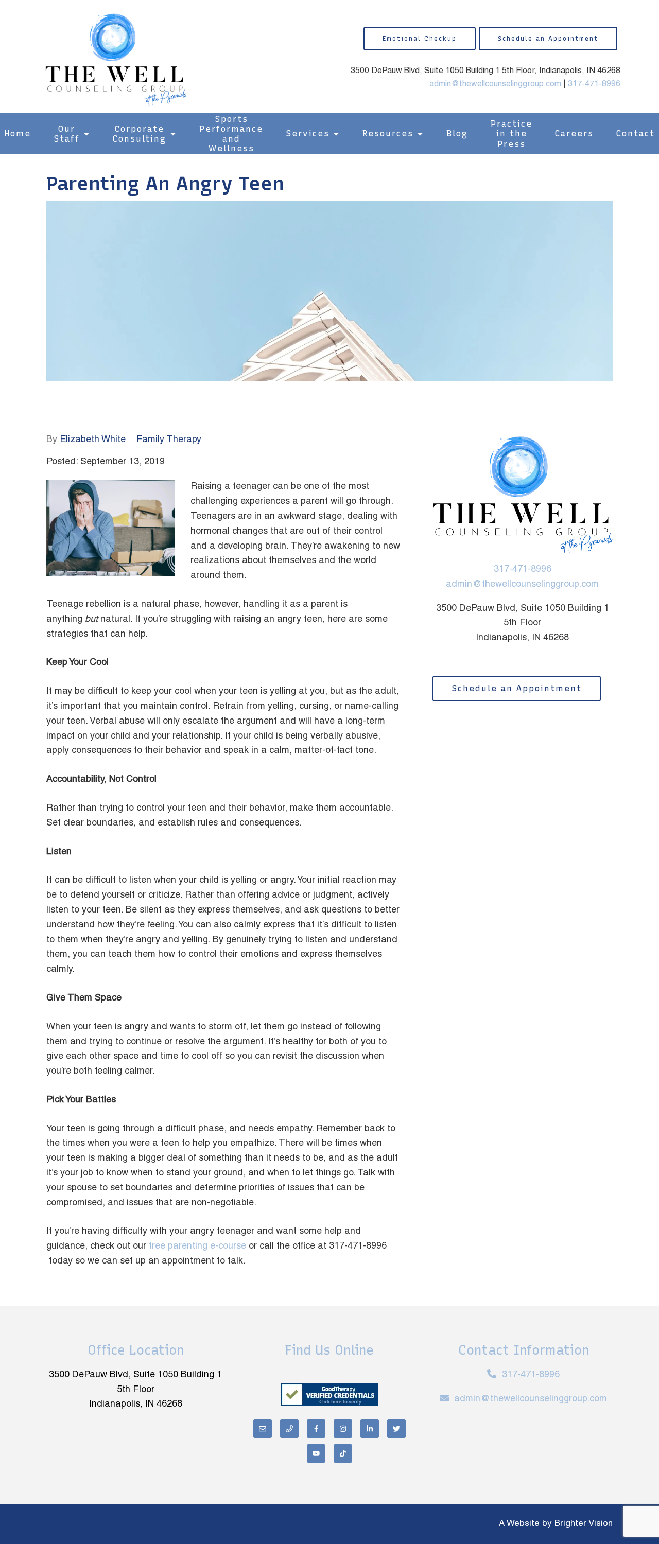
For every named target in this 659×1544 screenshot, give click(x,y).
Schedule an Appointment (548, 38)
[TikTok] (343, 1453)
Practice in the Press (511, 133)
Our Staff (67, 134)
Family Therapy (168, 439)
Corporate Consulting (139, 134)
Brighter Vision (583, 1524)
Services (308, 133)
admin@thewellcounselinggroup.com (495, 84)
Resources (387, 133)
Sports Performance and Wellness (231, 134)
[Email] (262, 1428)
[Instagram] (343, 1428)
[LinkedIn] (369, 1428)
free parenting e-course (197, 1246)
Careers (574, 133)
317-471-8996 (594, 84)
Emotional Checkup (420, 38)
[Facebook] (316, 1428)
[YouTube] (316, 1453)
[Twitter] (396, 1428)
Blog (457, 133)
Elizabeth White (93, 439)
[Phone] (289, 1428)
